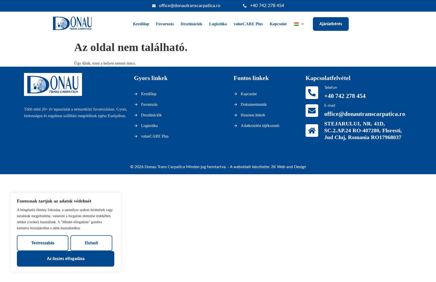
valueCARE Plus (248, 24)
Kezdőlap (141, 24)
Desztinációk (191, 24)
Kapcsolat (278, 24)
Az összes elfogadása (66, 259)
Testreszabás (42, 243)
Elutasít (91, 243)
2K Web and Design (288, 167)
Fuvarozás (165, 24)
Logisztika (218, 24)
